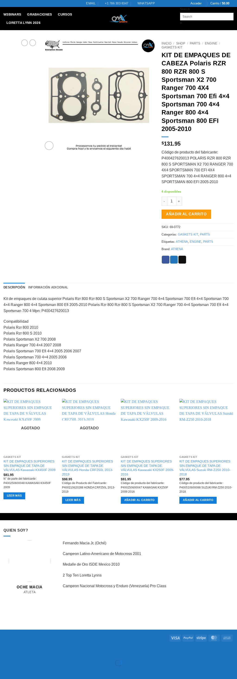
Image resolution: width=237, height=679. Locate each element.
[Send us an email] (29, 598)
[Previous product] (32, 42)
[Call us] (35, 598)
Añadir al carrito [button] (139, 500)
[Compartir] (31, 651)
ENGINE (211, 43)
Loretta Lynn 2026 (23, 23)
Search (185, 9)
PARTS (195, 43)
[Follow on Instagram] (24, 598)
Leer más (14, 495)
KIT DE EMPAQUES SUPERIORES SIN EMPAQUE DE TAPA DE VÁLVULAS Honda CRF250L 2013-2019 (87, 467)
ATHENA (182, 241)
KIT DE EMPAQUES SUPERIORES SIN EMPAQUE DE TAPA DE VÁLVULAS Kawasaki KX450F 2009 (29, 465)
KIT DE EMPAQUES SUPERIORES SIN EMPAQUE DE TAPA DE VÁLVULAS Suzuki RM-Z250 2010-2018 (205, 467)
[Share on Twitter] (174, 260)
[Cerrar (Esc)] (45, 651)
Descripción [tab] (14, 287)
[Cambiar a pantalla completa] (18, 651)
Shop (180, 43)
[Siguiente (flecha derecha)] (18, 671)
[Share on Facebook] (165, 260)
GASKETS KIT (172, 47)
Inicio (167, 43)
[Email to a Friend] (182, 260)
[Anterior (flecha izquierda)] (4, 671)
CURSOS (65, 14)
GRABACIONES (39, 14)
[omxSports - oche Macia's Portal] (119, 18)
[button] (196, 3)
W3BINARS (12, 14)
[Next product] (24, 42)
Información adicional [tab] (48, 287)
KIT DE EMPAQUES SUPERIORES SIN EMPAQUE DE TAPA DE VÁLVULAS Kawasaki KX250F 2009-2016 (147, 467)
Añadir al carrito (186, 214)
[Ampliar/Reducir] (4, 651)
